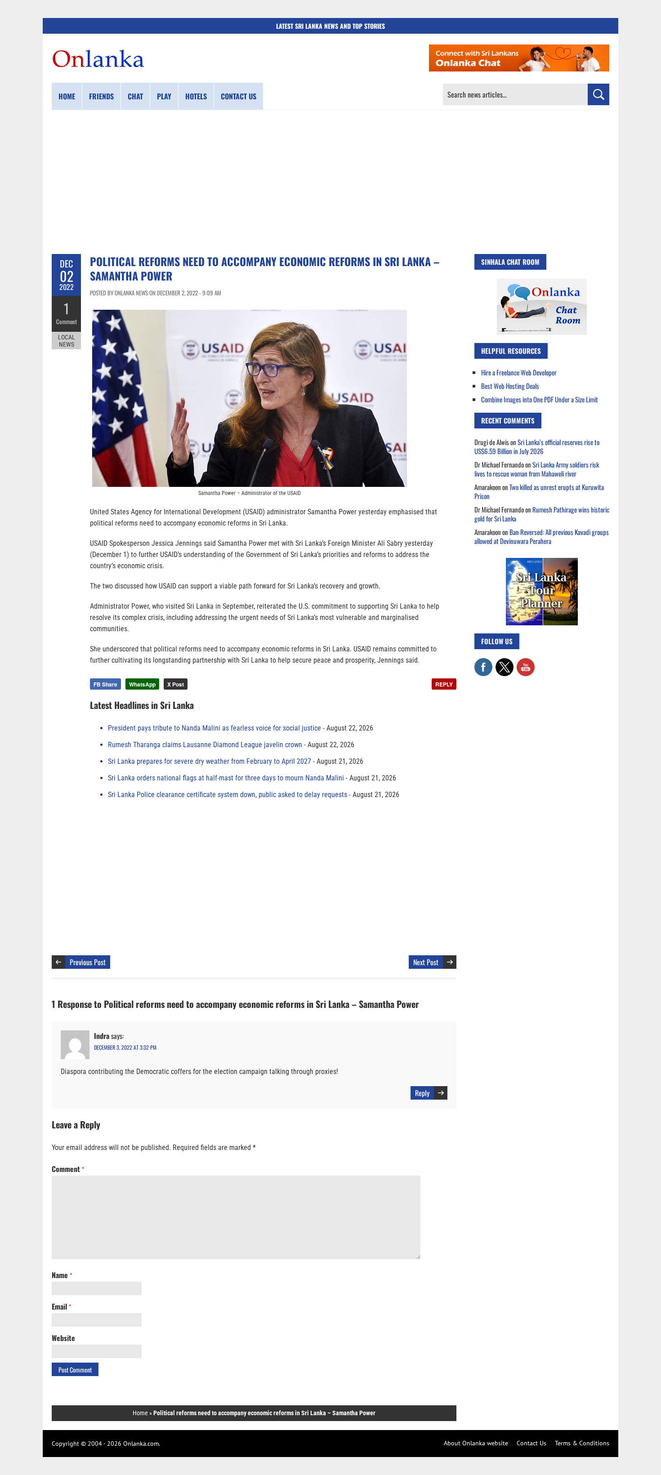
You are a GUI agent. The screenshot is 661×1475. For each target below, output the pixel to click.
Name (62, 1275)
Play (164, 96)
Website (63, 1337)
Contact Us (531, 1443)
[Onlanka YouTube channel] (526, 663)
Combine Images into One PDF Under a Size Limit (539, 399)
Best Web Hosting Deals (510, 386)
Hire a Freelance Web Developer (519, 372)
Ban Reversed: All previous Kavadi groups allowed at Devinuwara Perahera (541, 536)
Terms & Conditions (582, 1443)
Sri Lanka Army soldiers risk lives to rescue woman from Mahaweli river (536, 468)
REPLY (444, 684)
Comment (66, 321)
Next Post (425, 962)
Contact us (238, 96)
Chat (135, 96)
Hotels (196, 96)
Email (61, 1306)
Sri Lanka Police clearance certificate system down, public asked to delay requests (227, 794)
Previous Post (88, 962)
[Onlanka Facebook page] (483, 663)
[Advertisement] (330, 182)
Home (66, 96)
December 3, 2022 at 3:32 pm (125, 1047)
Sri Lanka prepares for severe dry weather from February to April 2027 (209, 761)
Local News (66, 341)
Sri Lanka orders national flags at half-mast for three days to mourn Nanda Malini (226, 778)
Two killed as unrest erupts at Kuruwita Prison (539, 491)
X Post (175, 684)
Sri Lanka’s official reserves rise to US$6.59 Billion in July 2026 (536, 446)
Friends (101, 96)
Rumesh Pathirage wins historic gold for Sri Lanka (541, 513)
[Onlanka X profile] (505, 663)
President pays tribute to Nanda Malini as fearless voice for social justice (214, 728)
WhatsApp (142, 684)
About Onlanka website (476, 1443)
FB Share (105, 684)
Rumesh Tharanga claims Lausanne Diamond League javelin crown (205, 744)
